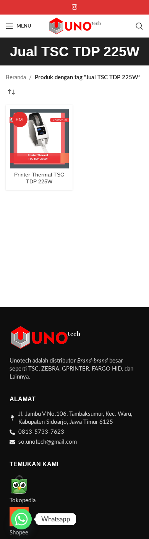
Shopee (19, 533)
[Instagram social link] (74, 7)
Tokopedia (23, 500)
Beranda (16, 77)
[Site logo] (74, 26)
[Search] (139, 26)
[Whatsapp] (21, 519)
